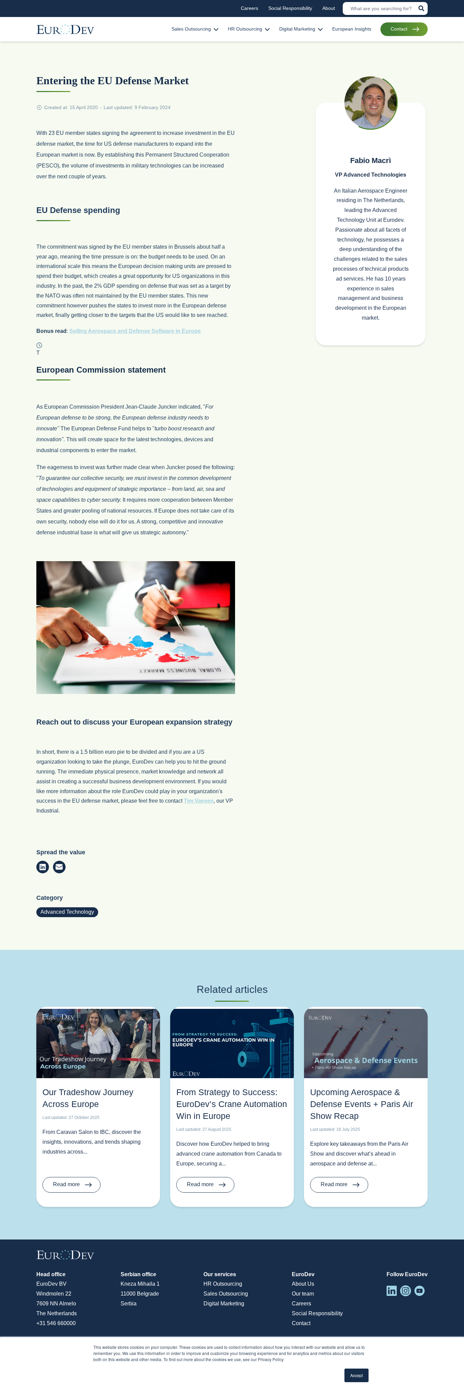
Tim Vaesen (199, 801)
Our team (303, 1294)
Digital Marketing (223, 1303)
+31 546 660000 (56, 1323)
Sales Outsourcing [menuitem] (191, 29)
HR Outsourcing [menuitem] (245, 29)
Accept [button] (356, 1375)
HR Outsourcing (222, 1284)
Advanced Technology (67, 912)
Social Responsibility (317, 1313)
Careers (301, 1303)
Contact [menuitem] (399, 29)
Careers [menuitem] (249, 8)
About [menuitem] (328, 8)
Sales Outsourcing (225, 1294)
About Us (303, 1284)
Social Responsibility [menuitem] (290, 8)
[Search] (421, 8)
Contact (301, 1323)
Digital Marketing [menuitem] (297, 29)
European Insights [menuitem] (351, 29)
